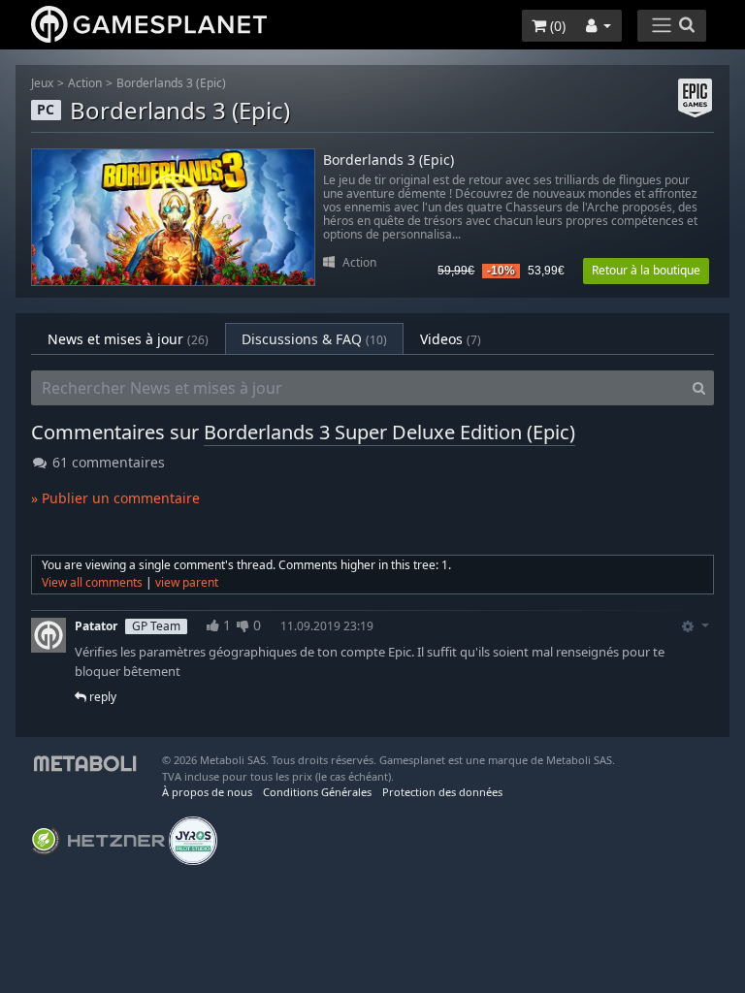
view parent (186, 582)
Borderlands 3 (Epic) (171, 83)
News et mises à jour (128, 339)
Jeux (42, 83)
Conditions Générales (317, 792)
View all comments (92, 582)
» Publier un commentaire (115, 498)
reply (101, 697)
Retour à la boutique (646, 270)
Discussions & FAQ (314, 339)
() (556, 25)
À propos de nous (207, 792)
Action (85, 83)
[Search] (699, 387)
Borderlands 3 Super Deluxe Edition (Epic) (389, 432)
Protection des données (442, 792)
